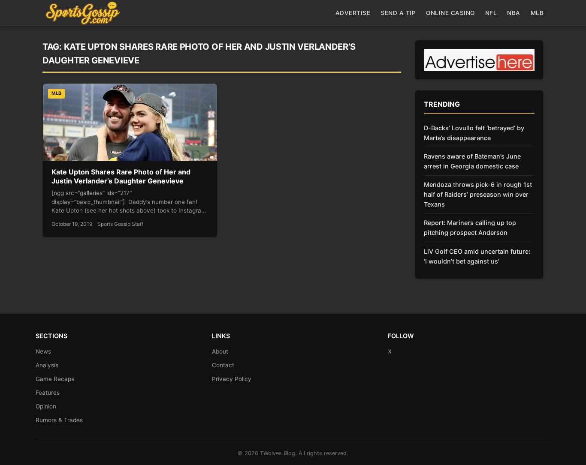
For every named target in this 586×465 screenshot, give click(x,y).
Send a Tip (398, 12)
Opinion (46, 406)
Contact (223, 365)
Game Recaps (55, 378)
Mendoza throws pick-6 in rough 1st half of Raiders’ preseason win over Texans (478, 194)
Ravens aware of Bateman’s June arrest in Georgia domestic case (472, 161)
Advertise (353, 12)
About (220, 351)
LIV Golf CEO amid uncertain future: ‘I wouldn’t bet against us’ (477, 256)
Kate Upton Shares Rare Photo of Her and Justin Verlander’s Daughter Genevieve (120, 177)
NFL (491, 12)
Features (48, 392)
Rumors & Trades (59, 420)
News (43, 351)
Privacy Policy (231, 378)
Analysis (47, 365)
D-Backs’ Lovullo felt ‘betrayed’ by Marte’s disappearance (474, 132)
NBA (513, 12)
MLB (537, 12)
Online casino (450, 12)
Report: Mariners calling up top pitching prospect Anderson (470, 227)
